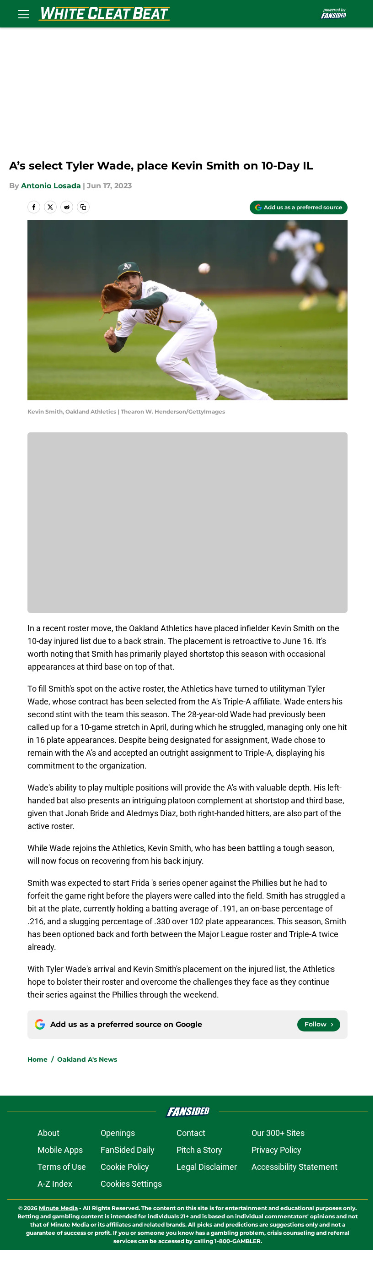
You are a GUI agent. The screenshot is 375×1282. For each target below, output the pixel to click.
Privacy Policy (276, 1150)
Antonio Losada (51, 185)
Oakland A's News (87, 1059)
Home (37, 1059)
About (48, 1133)
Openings (118, 1133)
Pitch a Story (199, 1150)
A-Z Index (55, 1184)
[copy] (83, 207)
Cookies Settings (131, 1184)
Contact (191, 1133)
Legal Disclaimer (207, 1167)
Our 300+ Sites (278, 1133)
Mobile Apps (60, 1150)
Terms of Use (62, 1167)
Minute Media (58, 1208)
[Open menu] (23, 13)
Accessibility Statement (295, 1167)
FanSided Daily (128, 1150)
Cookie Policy (125, 1167)
